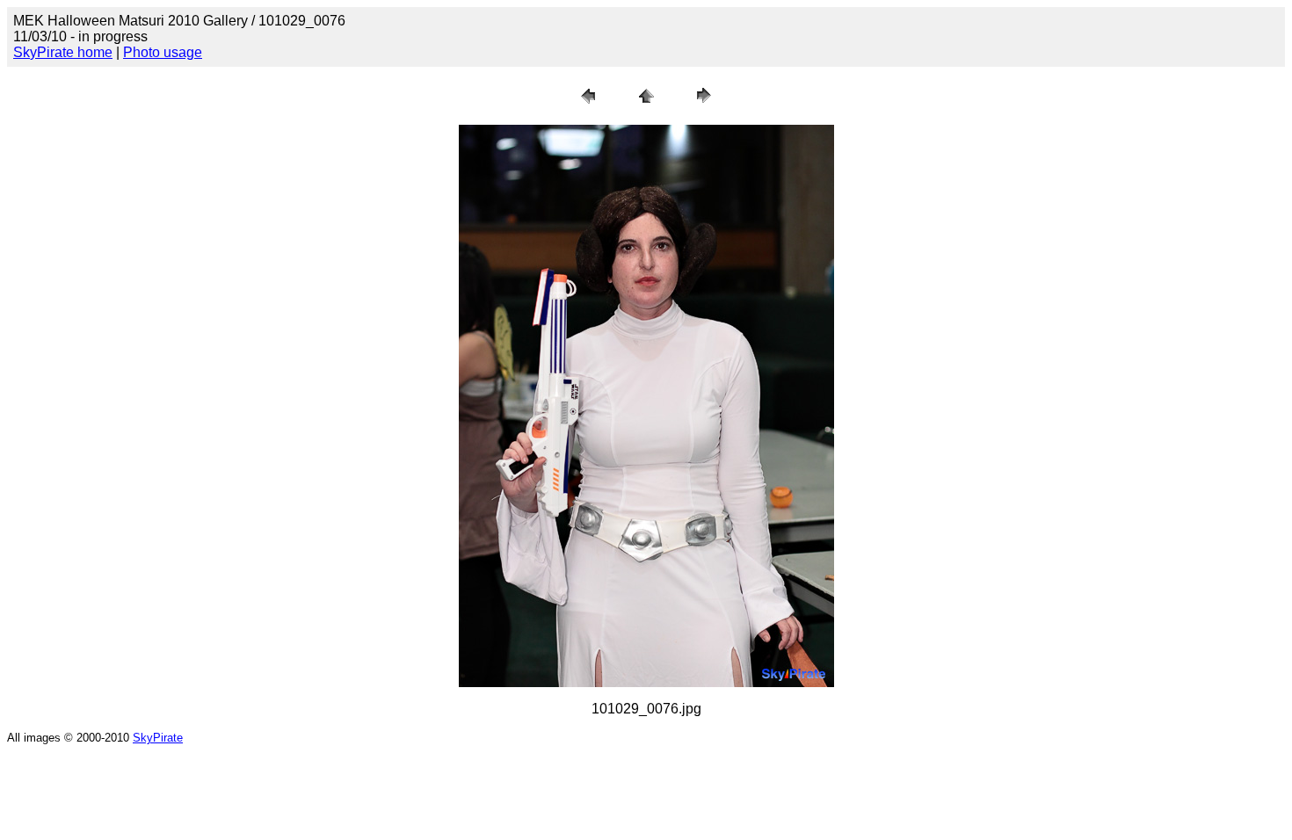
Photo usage (162, 52)
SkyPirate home (63, 52)
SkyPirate (158, 737)
